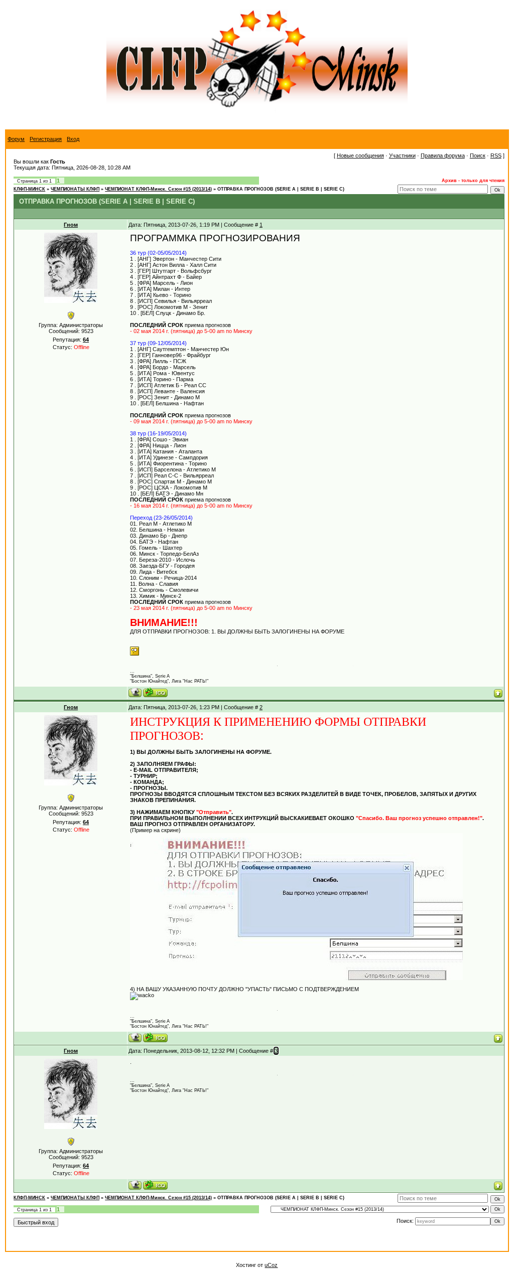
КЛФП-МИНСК (29, 189)
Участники (402, 155)
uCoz (271, 1265)
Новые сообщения (360, 155)
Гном (71, 225)
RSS (495, 155)
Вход (73, 139)
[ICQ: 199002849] (155, 692)
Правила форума (443, 155)
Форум (16, 139)
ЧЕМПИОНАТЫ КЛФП (75, 189)
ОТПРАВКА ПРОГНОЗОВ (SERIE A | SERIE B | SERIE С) (280, 189)
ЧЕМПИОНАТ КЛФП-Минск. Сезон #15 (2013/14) (158, 189)
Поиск (477, 155)
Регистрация (46, 139)
